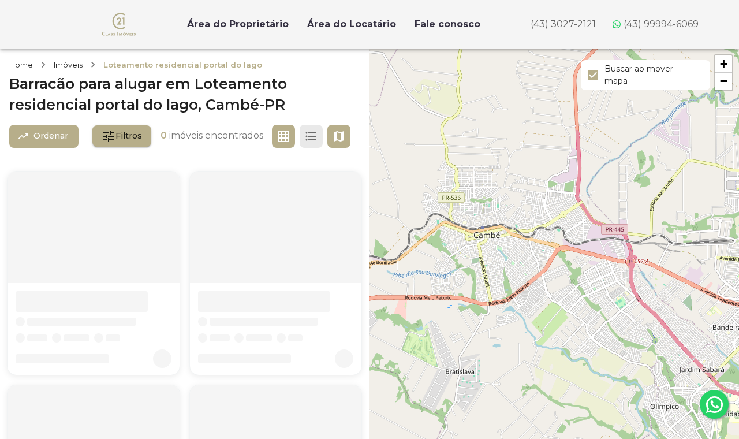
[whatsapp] (714, 404)
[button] (723, 64)
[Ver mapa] (338, 136)
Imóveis (68, 64)
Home (21, 64)
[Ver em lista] (311, 136)
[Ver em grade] (283, 136)
